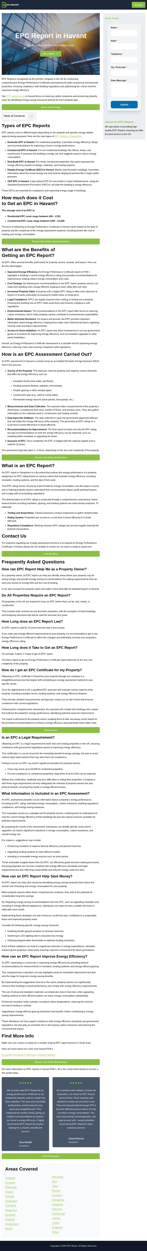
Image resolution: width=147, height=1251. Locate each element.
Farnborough (58, 1213)
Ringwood (57, 1227)
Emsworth (7, 1055)
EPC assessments (15, 96)
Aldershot (57, 1209)
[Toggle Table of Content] (29, 116)
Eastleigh (10, 1219)
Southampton (12, 1224)
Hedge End (11, 1210)
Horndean (18, 1055)
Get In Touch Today (50, 107)
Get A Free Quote (50, 1156)
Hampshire (57, 1204)
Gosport (41, 1055)
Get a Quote (49, 53)
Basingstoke (58, 1200)
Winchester (57, 1177)
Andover (56, 1218)
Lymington (57, 1195)
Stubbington (11, 1201)
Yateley (56, 1223)
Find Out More (51, 554)
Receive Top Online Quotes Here (51, 457)
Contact (138, 5)
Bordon (9, 1228)
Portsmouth (30, 1055)
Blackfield (10, 1215)
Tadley (55, 1232)
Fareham (51, 1055)
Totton (55, 1186)
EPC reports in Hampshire (68, 136)
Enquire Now (51, 730)
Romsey (56, 1190)
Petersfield (10, 1205)
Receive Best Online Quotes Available (50, 241)
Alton (54, 1181)
